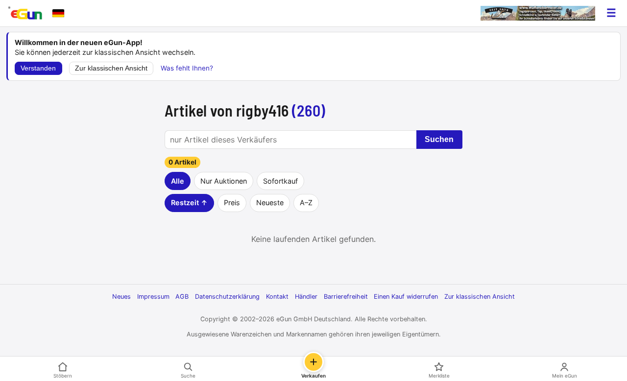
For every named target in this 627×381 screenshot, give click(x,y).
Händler (306, 296)
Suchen (439, 139)
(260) (309, 110)
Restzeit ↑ (189, 202)
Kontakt (277, 296)
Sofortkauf (280, 181)
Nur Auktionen (223, 181)
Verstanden (38, 68)
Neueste (270, 202)
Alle (177, 181)
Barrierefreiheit (346, 296)
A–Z (306, 202)
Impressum (153, 296)
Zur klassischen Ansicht (111, 68)
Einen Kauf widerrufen (406, 296)
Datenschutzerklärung (227, 296)
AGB (182, 296)
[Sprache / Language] (58, 13)
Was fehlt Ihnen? (187, 68)
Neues (121, 296)
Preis (232, 202)
